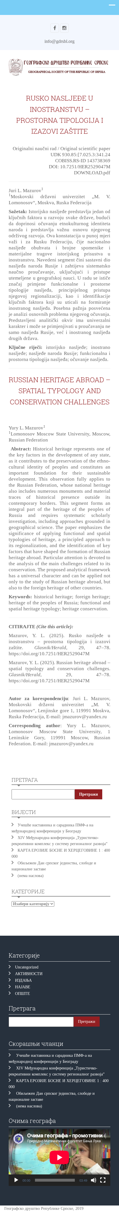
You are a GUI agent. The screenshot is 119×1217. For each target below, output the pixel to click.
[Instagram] (64, 28)
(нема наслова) (31, 876)
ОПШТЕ (22, 993)
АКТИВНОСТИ (28, 974)
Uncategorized (26, 967)
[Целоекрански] (103, 1180)
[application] (59, 1157)
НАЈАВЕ (22, 987)
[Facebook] (54, 28)
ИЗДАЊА (23, 980)
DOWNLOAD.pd (91, 172)
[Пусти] (16, 1180)
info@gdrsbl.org (59, 41)
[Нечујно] (93, 1180)
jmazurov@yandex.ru (84, 716)
